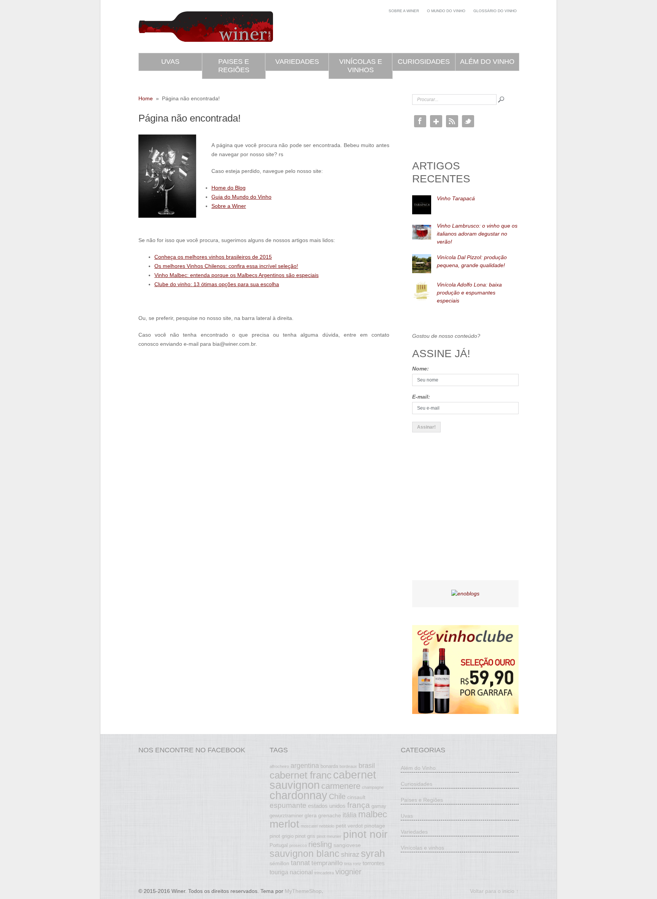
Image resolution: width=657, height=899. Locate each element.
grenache (329, 815)
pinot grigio (282, 836)
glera (311, 815)
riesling (320, 844)
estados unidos (327, 805)
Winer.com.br (205, 26)
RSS (452, 121)
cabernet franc (301, 775)
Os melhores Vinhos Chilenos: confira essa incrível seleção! (226, 266)
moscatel (309, 826)
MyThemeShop (303, 891)
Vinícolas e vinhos (360, 66)
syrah (373, 853)
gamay (378, 806)
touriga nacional (291, 872)
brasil (367, 765)
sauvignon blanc (305, 853)
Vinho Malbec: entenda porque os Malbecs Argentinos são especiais (236, 275)
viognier (348, 871)
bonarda (329, 766)
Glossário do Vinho (495, 11)
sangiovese (347, 845)
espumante (288, 805)
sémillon (279, 863)
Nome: (420, 369)
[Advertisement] (469, 512)
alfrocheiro (279, 766)
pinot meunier (329, 836)
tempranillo (327, 863)
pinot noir (365, 834)
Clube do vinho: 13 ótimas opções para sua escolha (216, 284)
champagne (373, 787)
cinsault (356, 797)
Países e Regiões (422, 800)
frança (358, 805)
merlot (284, 824)
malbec (372, 814)
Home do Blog (228, 188)
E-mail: (421, 397)
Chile (337, 796)
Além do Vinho (487, 61)
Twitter (468, 121)
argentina (304, 765)
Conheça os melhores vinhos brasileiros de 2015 (213, 257)
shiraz (350, 854)
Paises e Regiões (233, 66)
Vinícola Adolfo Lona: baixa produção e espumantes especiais (469, 293)
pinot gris (305, 836)
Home (145, 98)
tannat (300, 863)
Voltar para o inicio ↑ (494, 891)
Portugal (279, 845)
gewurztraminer (286, 815)
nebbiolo (326, 826)
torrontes (374, 863)
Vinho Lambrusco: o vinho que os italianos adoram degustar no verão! (477, 234)
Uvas (170, 61)
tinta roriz (352, 863)
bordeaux (348, 766)
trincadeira (324, 873)
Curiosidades (424, 61)
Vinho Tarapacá (456, 198)
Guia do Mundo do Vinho (241, 197)
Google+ (436, 121)
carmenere (340, 786)
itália (350, 815)
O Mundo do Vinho (446, 11)
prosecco (298, 845)
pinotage (374, 826)
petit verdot (349, 826)
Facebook (420, 121)
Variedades (297, 61)
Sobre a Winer (404, 11)
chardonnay (298, 795)
